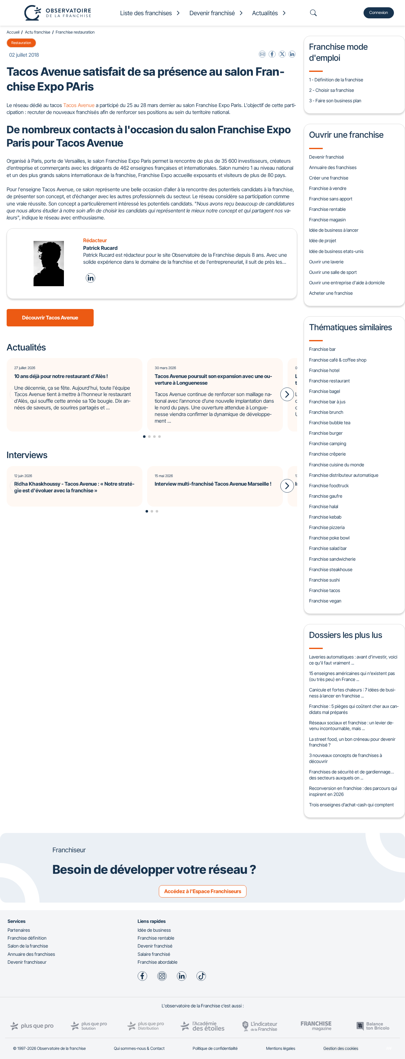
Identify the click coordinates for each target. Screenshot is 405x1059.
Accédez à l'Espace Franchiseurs (202, 891)
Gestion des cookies (340, 1048)
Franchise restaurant (329, 380)
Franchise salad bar (328, 548)
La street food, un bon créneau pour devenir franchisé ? (352, 742)
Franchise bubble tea (329, 422)
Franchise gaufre (325, 496)
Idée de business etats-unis (336, 251)
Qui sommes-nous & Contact (139, 1048)
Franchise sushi (324, 580)
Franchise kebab (325, 517)
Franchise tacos (324, 590)
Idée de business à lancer (333, 230)
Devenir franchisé (326, 157)
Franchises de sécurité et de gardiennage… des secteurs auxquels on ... (351, 774)
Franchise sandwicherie (332, 559)
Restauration (21, 43)
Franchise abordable (158, 962)
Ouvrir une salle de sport (333, 272)
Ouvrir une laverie (326, 261)
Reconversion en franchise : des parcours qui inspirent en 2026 (353, 791)
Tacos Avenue (79, 105)
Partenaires (19, 930)
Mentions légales (280, 1048)
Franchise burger (326, 433)
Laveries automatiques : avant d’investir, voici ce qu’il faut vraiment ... (353, 659)
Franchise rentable (327, 209)
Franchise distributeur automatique (343, 475)
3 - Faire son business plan (335, 100)
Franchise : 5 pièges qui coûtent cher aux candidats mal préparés (353, 709)
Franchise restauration (75, 32)
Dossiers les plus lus (345, 635)
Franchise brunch (326, 412)
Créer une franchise (328, 177)
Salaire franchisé (154, 954)
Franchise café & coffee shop (337, 359)
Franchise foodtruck (329, 485)
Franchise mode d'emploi (338, 51)
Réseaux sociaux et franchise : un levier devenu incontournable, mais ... (351, 725)
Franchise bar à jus (327, 401)
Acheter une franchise (331, 293)
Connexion (378, 12)
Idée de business (154, 930)
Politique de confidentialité (215, 1048)
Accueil (13, 32)
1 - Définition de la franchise (336, 79)
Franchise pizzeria (327, 527)
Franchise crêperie (327, 454)
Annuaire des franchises (333, 167)
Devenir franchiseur (27, 962)
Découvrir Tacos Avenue (50, 317)
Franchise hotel (324, 370)
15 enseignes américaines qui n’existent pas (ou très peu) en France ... (352, 676)
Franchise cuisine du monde (336, 464)
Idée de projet (322, 240)
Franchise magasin (327, 219)
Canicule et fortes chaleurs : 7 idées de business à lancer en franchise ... (352, 692)
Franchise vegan (325, 600)
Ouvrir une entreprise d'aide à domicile (347, 282)
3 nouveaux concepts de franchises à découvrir (345, 758)
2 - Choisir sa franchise (331, 90)
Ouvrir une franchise (346, 134)
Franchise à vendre (327, 188)
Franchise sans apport (330, 198)
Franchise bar (322, 349)
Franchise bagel (324, 391)
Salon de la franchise (28, 946)
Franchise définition (27, 938)
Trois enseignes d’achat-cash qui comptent (351, 804)
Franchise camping (327, 443)
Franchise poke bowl (329, 537)
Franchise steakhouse (330, 569)
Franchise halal (323, 506)
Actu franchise (37, 32)
